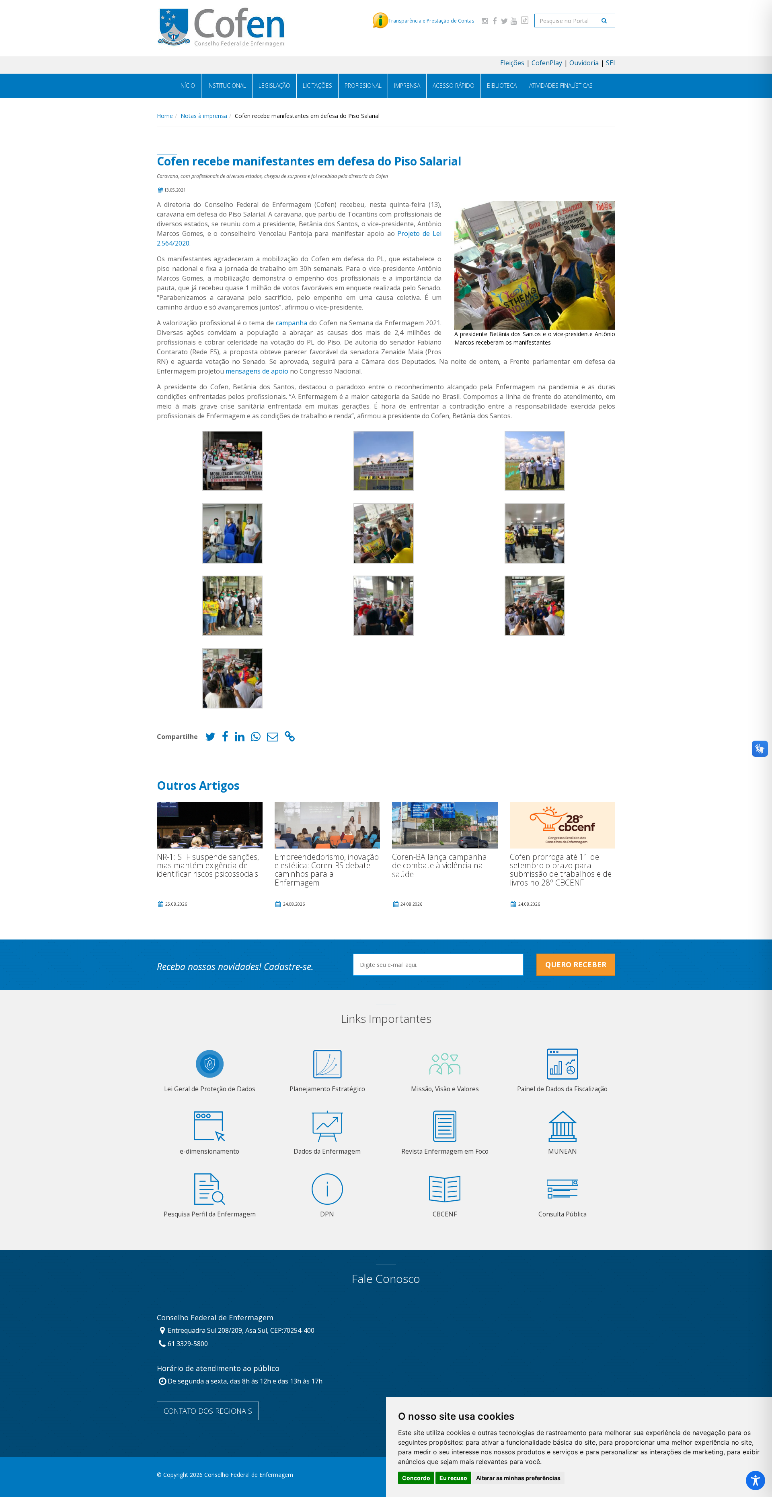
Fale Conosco (386, 1278)
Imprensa (407, 85)
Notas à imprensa (204, 116)
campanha (291, 322)
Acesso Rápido (453, 85)
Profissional (363, 85)
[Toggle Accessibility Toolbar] (755, 1480)
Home (165, 116)
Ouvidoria (584, 62)
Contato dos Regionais (208, 1411)
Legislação (274, 85)
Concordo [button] (416, 1477)
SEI (610, 62)
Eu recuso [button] (453, 1477)
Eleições (512, 62)
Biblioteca (502, 85)
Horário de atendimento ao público (218, 1369)
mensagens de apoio (257, 371)
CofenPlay (547, 62)
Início (187, 85)
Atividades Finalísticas (561, 85)
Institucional (226, 85)
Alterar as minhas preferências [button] (518, 1477)
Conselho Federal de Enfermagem (215, 1318)
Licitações (317, 85)
